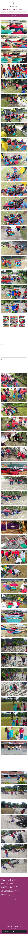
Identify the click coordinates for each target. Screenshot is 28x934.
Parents (24, 900)
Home (3, 898)
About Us (9, 898)
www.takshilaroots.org (8, 891)
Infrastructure (23, 898)
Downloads (13, 900)
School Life (19, 900)
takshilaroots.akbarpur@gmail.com (10, 889)
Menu (14, 15)
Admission (15, 898)
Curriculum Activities (6, 900)
